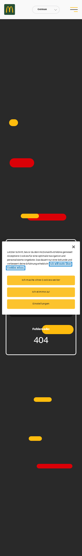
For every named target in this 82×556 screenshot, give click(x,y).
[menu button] (74, 10)
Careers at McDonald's (9, 9)
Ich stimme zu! (41, 292)
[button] (46, 10)
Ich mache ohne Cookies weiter (41, 280)
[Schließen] (74, 247)
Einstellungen (41, 304)
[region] (41, 277)
